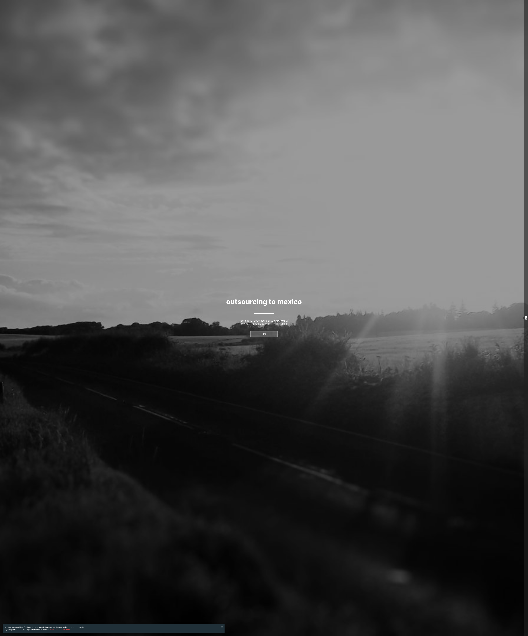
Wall (525, 318)
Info (264, 334)
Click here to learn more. (60, 630)
